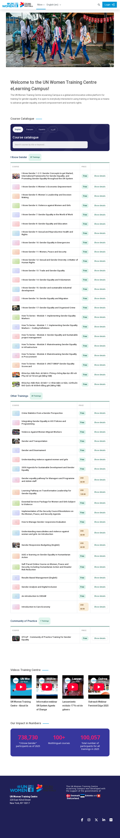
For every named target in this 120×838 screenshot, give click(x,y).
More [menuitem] (39, 4)
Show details (99, 176)
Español (42, 129)
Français (29, 129)
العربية (53, 129)
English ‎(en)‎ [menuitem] (52, 4)
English (18, 129)
